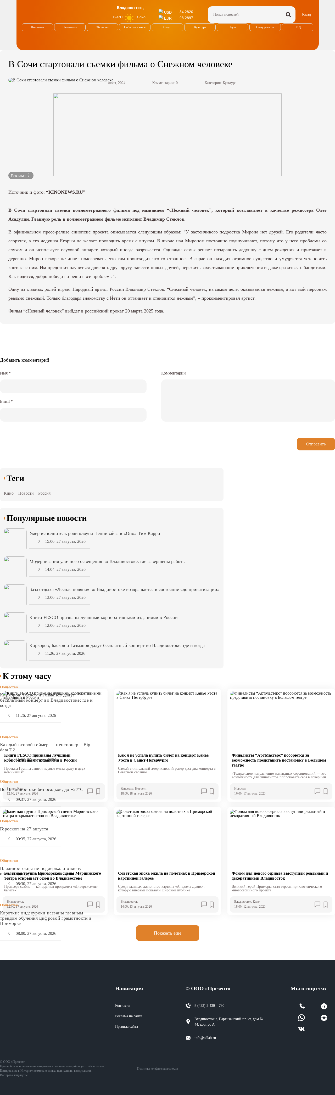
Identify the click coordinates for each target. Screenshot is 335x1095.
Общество (9, 687)
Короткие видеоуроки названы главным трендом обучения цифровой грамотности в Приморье (46, 918)
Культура (229, 83)
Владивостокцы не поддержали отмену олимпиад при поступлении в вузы (41, 871)
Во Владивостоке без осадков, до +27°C (41, 789)
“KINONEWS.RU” (65, 192)
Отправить (316, 444)
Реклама (19, 176)
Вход (306, 14)
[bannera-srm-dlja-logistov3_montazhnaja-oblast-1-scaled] (167, 134)
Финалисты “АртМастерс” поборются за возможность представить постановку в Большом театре (279, 760)
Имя (5, 373)
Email (6, 401)
